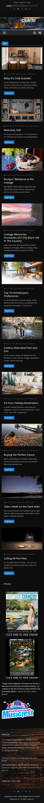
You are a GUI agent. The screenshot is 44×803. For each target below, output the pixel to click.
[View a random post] (39, 32)
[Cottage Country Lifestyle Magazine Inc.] (22, 19)
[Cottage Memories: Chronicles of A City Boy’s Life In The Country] (22, 214)
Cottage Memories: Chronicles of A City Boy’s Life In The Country (21, 238)
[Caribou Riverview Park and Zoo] (22, 328)
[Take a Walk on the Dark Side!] (22, 487)
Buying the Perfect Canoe (19, 454)
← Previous (6, 584)
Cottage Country (23, 74)
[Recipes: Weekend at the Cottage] (22, 159)
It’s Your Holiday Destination (21, 403)
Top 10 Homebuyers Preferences (16, 294)
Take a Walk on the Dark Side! (22, 506)
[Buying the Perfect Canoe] (22, 435)
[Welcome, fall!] (22, 110)
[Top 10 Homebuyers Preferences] (22, 273)
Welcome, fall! (12, 130)
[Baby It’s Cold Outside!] (22, 58)
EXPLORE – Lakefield (19, 6)
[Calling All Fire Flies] (22, 538)
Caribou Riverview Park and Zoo (20, 349)
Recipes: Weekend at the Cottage (19, 180)
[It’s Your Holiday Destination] (22, 383)
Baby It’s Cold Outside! (17, 78)
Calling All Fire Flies (15, 558)
